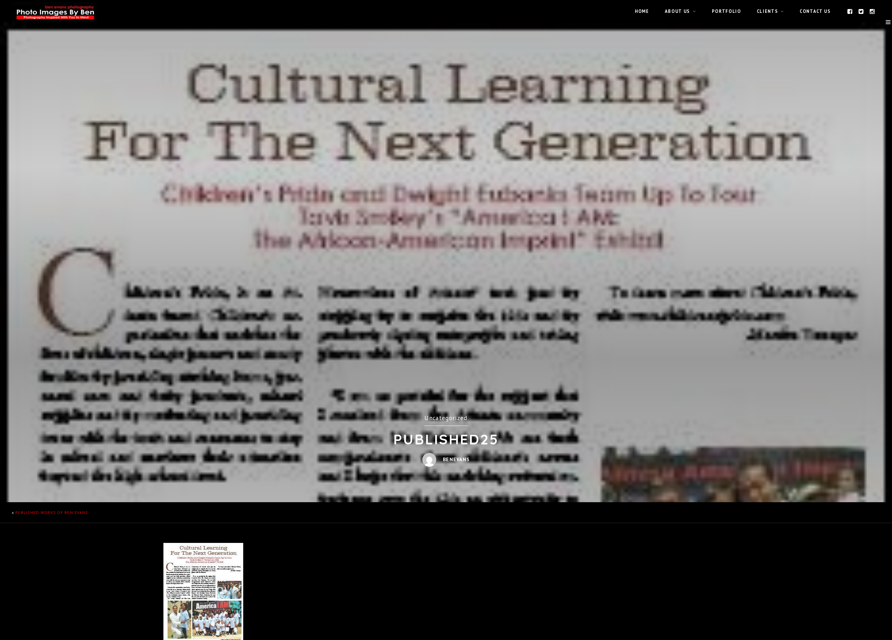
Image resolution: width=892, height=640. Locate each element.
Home (642, 11)
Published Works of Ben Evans (51, 512)
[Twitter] (861, 11)
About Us (677, 11)
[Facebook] (850, 11)
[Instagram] (872, 11)
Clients (767, 11)
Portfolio (726, 11)
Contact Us (815, 11)
